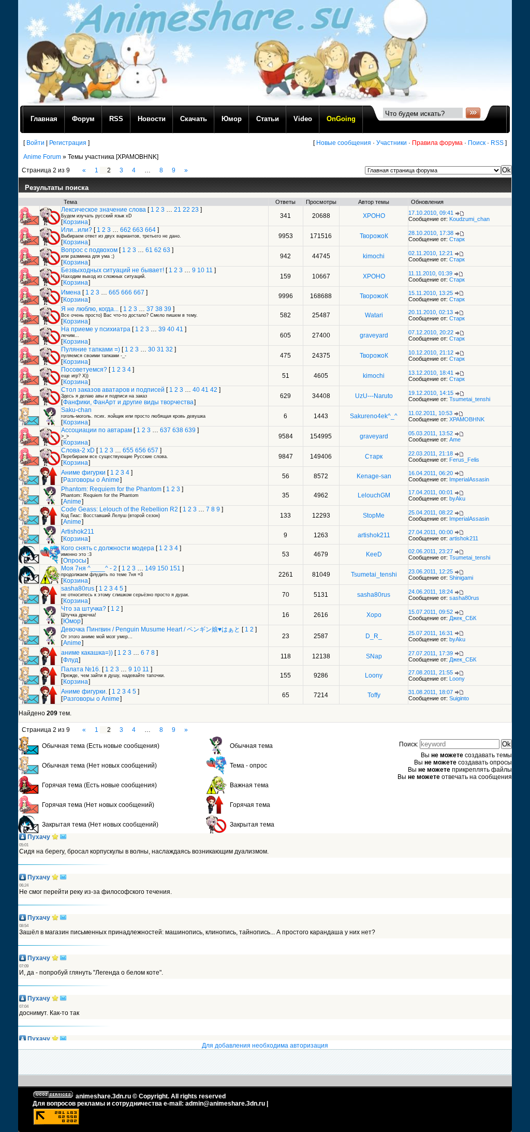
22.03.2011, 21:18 (430, 453)
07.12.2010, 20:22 (430, 332)
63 (166, 250)
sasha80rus (77, 588)
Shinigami (461, 578)
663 (137, 229)
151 (175, 568)
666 (126, 292)
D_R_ (373, 636)
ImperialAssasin (469, 479)
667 (139, 292)
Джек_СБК (462, 618)
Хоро (373, 615)
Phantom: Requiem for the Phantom (111, 489)
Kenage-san (374, 476)
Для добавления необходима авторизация (265, 1045)
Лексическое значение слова (103, 209)
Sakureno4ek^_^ (374, 416)
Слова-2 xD (78, 450)
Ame (455, 439)
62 (157, 250)
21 (177, 209)
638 (177, 430)
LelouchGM (374, 495)
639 (190, 430)
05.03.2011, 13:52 (430, 433)
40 (170, 329)
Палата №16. (80, 669)
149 (150, 568)
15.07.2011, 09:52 (430, 612)
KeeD (374, 554)
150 (162, 568)
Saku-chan (76, 410)
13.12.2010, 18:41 (430, 373)
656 (140, 450)
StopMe (374, 515)
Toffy (373, 695)
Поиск (476, 142)
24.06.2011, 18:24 (430, 592)
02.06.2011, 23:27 (430, 551)
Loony (373, 675)
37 (150, 309)
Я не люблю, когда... (90, 309)
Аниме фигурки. (84, 691)
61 (149, 250)
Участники (391, 142)
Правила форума (437, 142)
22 (186, 209)
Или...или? (76, 229)
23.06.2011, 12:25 (430, 571)
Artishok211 (77, 531)
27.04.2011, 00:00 (430, 532)
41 (179, 329)
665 (114, 292)
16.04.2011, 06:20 (430, 473)
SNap (374, 656)
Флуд (70, 660)
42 (213, 389)
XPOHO (374, 215)
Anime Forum (42, 156)
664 (150, 229)
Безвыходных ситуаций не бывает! (112, 270)
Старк (457, 239)
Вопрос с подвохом (89, 250)
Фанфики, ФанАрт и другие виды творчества (128, 402)
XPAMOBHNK (466, 419)
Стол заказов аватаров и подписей (113, 389)
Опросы (74, 560)
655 (128, 450)
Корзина (75, 222)
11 (209, 270)
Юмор (72, 621)
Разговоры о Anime (91, 479)
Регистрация (67, 142)
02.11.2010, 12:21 (430, 253)
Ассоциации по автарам (96, 430)
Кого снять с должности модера (107, 548)
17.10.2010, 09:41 (430, 213)
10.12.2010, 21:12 (430, 352)
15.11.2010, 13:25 (430, 293)
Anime (72, 501)
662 (125, 229)
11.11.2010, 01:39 (430, 273)
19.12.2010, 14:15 (430, 393)
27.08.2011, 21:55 (430, 672)
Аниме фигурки (83, 472)
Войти (35, 142)
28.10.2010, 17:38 (430, 233)
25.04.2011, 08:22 (430, 512)
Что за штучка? (83, 608)
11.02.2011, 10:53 (430, 413)
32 (169, 349)
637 (165, 430)
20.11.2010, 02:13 (430, 312)
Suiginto (459, 698)
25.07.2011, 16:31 (430, 633)
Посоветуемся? (84, 369)
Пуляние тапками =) (90, 349)
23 (195, 209)
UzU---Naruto (374, 396)
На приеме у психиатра (95, 329)
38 (159, 309)
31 (160, 349)
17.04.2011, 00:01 (430, 492)
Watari (374, 315)
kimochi (374, 256)
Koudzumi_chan (469, 219)
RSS (497, 142)
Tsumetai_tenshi (469, 399)
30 (151, 349)
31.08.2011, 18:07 (430, 692)
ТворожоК (374, 236)
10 (200, 270)
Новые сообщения (343, 142)
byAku (457, 498)
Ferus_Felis (464, 460)
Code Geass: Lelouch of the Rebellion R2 (119, 509)
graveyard (374, 335)
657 (153, 450)
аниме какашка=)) (87, 652)
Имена (71, 292)
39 (167, 309)
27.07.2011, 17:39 (430, 653)
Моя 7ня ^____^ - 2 (89, 568)
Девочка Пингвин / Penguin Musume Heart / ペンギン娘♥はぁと (150, 629)
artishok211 (374, 535)
